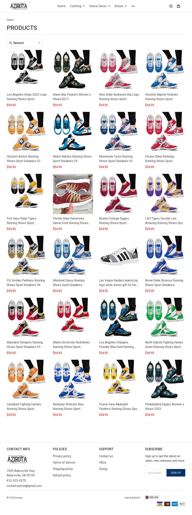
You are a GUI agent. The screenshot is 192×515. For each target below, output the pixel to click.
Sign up (176, 472)
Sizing (103, 469)
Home (61, 6)
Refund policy (62, 475)
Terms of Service (64, 462)
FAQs (102, 462)
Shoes (119, 6)
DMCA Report (132, 498)
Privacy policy (62, 456)
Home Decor (98, 6)
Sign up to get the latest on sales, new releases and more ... (164, 460)
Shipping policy (63, 469)
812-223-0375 (16, 480)
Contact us (106, 456)
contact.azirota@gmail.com (24, 486)
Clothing (75, 6)
